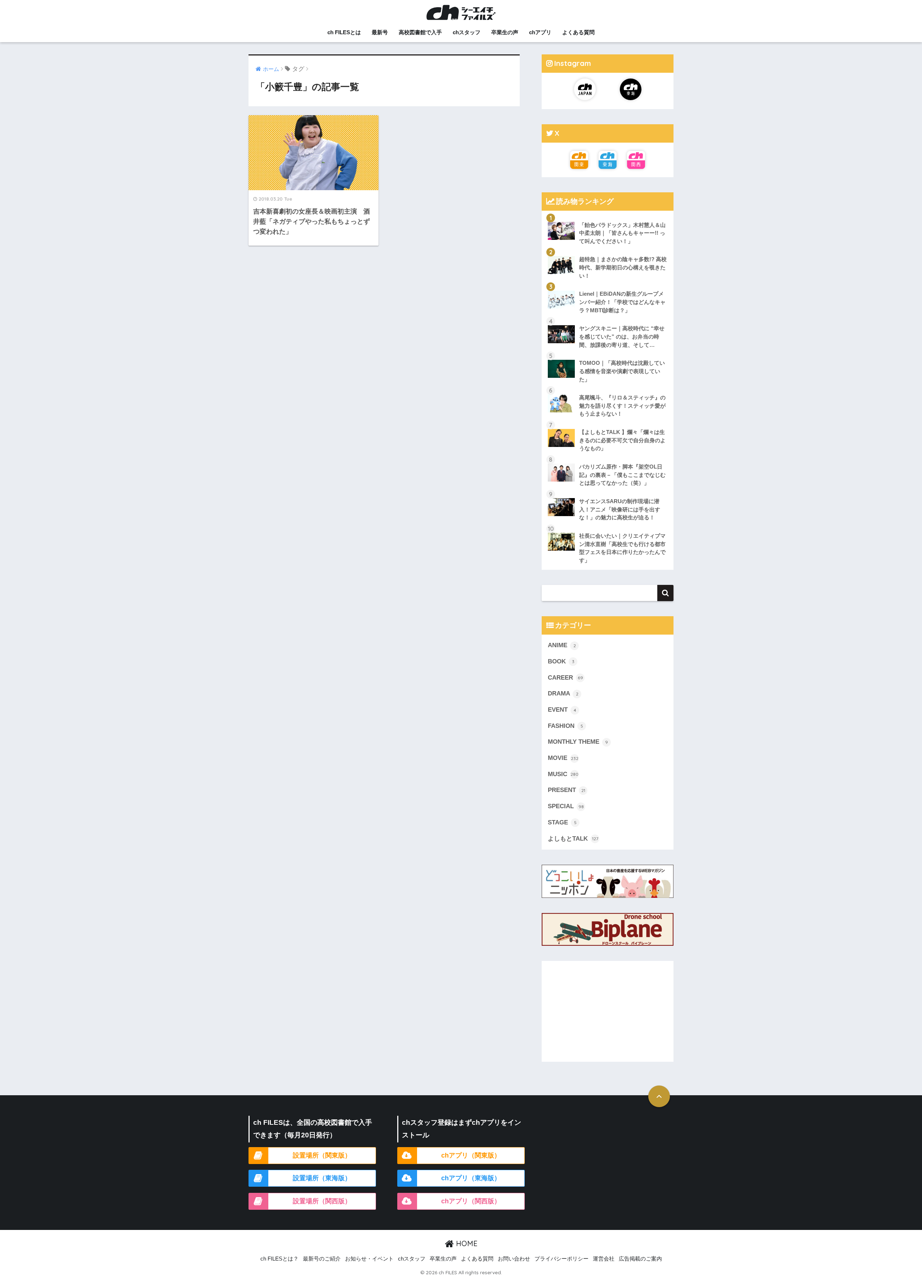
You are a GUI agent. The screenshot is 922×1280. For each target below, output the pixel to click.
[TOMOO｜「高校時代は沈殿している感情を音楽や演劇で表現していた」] (607, 354)
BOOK (561, 661)
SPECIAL (566, 806)
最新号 (380, 32)
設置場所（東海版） (322, 1178)
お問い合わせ (514, 1259)
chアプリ (540, 32)
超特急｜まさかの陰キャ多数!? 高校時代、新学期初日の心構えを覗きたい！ (623, 267)
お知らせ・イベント (369, 1259)
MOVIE (563, 758)
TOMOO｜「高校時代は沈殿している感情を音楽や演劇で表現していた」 (622, 371)
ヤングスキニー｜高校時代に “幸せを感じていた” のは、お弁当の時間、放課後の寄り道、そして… (621, 336)
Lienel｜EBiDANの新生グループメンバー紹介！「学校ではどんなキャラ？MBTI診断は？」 (622, 302)
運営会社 (603, 1259)
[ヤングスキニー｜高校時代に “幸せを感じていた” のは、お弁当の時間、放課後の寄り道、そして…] (607, 319)
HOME (466, 1243)
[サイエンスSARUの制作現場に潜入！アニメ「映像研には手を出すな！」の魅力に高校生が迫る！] (607, 492)
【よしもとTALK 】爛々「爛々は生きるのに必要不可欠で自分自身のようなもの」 (622, 440)
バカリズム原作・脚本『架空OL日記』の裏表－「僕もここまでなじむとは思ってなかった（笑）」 (622, 475)
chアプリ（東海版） (471, 1178)
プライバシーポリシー (561, 1259)
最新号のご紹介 (322, 1259)
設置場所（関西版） (322, 1201)
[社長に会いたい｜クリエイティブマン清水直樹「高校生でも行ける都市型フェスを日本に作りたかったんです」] (607, 526)
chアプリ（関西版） (471, 1201)
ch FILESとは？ (279, 1259)
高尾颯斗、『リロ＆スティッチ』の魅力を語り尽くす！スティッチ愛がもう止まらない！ (622, 405)
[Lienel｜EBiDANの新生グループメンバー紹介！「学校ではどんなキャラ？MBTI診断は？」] (607, 284)
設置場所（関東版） (322, 1155)
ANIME (562, 645)
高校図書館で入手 (420, 32)
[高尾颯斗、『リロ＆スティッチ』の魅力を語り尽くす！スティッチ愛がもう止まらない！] (607, 388)
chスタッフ (466, 32)
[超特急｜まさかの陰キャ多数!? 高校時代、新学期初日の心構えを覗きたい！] (607, 250)
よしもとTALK (573, 838)
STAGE (562, 822)
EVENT (562, 709)
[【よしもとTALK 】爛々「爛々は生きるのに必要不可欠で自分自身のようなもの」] (607, 423)
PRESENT (566, 790)
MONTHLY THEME (578, 741)
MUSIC (563, 774)
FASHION (565, 725)
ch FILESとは (344, 32)
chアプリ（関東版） (471, 1155)
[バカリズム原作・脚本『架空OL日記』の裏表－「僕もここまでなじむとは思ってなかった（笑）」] (607, 457)
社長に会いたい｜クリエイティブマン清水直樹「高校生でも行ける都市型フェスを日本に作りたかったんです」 (622, 548)
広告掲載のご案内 (640, 1259)
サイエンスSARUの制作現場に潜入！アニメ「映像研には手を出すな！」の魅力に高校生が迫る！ (619, 509)
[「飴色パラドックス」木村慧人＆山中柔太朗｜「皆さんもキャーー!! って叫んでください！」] (607, 216)
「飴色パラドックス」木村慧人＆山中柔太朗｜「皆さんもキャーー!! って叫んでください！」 (622, 233)
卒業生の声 (504, 32)
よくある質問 (578, 32)
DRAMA (563, 693)
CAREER (565, 677)
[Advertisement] (607, 1011)
